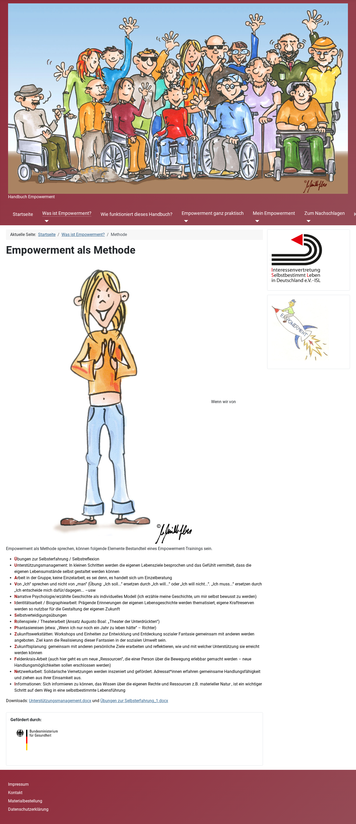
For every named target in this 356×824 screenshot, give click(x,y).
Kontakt (15, 792)
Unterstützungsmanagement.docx (60, 700)
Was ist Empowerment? (66, 213)
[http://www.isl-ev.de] (300, 257)
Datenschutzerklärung (28, 809)
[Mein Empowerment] (256, 221)
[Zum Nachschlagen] (307, 221)
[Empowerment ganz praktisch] (185, 221)
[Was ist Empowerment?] (45, 221)
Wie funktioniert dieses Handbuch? (137, 214)
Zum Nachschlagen (324, 213)
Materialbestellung (25, 800)
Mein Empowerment (274, 213)
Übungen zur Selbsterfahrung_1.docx (134, 700)
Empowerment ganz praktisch (213, 213)
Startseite (23, 214)
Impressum (18, 784)
